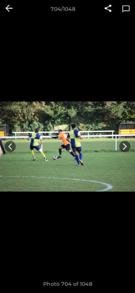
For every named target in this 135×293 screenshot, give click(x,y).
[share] (108, 9)
